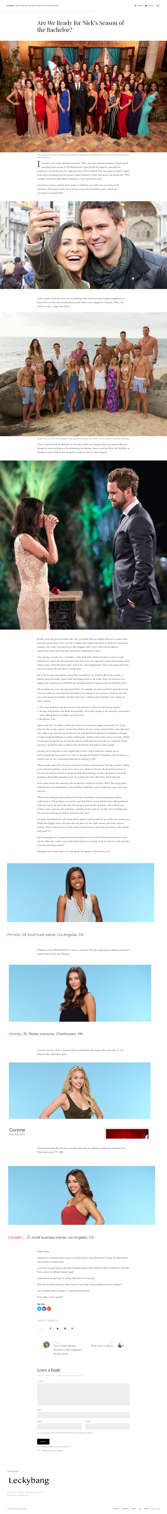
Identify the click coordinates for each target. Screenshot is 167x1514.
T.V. (38, 17)
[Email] (72, 1328)
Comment (40, 1381)
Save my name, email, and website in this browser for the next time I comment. (67, 1433)
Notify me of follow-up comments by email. (55, 1447)
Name (39, 1410)
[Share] (51, 1328)
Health (146, 1509)
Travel (134, 1509)
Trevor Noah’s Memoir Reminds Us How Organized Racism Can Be (67, 1348)
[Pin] (65, 1328)
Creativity (125, 1509)
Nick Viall (42, 1320)
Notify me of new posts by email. (52, 1451)
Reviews (116, 1509)
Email (39, 1421)
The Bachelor (53, 1320)
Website (88, 1421)
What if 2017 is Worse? (102, 1344)
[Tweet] (58, 1328)
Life (140, 1509)
